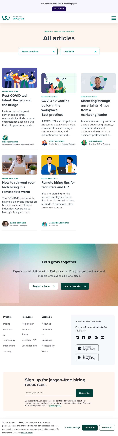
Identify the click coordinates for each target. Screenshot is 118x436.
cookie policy (27, 433)
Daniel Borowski (18, 223)
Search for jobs (29, 345)
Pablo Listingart (10, 142)
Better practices (10, 92)
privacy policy (55, 405)
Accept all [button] (90, 427)
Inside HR (48, 32)
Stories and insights (64, 32)
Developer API (29, 340)
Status (45, 351)
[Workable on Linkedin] (77, 338)
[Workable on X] (96, 338)
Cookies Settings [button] (72, 427)
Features (7, 329)
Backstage (47, 340)
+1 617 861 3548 (93, 321)
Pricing (6, 323)
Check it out (59, 9)
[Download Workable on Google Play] (86, 357)
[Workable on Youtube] (90, 338)
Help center (28, 323)
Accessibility (48, 345)
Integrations (9, 345)
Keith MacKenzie (57, 141)
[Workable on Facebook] (83, 338)
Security (7, 351)
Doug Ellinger (95, 141)
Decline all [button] (107, 427)
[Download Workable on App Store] (86, 348)
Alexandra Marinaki (59, 223)
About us (46, 323)
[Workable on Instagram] (102, 338)
